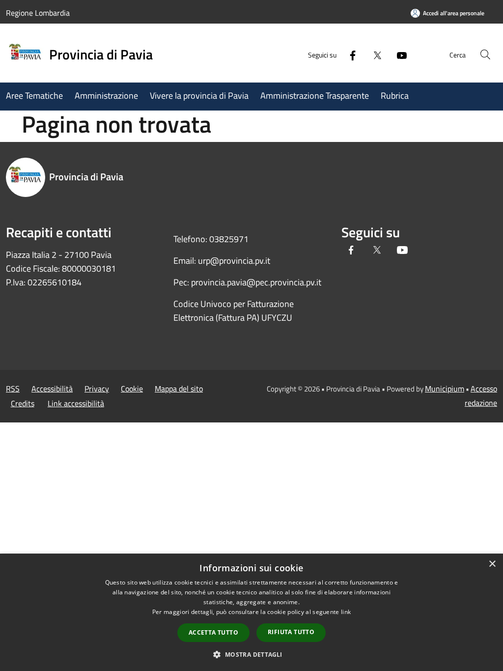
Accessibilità (52, 388)
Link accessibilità (76, 403)
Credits (22, 403)
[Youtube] (398, 54)
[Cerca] (485, 54)
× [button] (492, 564)
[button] (251, 654)
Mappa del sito (179, 388)
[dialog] (251, 612)
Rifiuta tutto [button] (291, 632)
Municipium (444, 388)
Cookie (132, 388)
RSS (13, 388)
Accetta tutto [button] (213, 632)
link (346, 612)
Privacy (96, 388)
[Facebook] (349, 54)
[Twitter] (373, 54)
